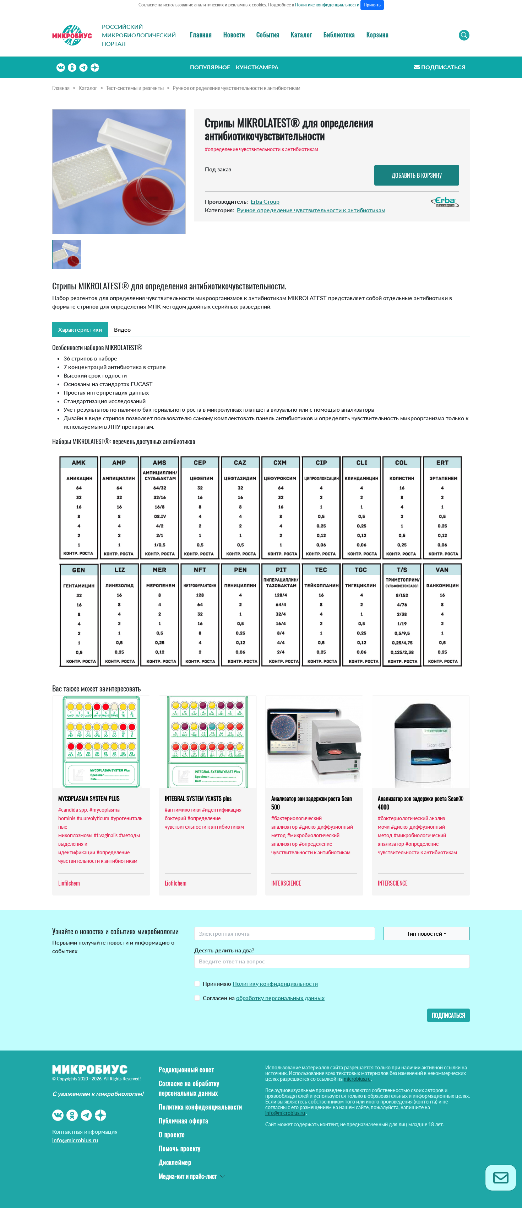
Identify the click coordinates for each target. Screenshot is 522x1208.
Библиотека (339, 34)
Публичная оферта (183, 1120)
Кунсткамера (257, 67)
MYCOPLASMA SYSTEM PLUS (89, 798)
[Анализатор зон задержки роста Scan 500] (314, 742)
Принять (372, 4)
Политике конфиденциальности (327, 4)
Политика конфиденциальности (200, 1106)
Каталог (301, 34)
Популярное (210, 67)
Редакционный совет (186, 1069)
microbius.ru (357, 1079)
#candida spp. (73, 810)
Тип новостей (424, 933)
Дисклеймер (175, 1162)
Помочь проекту (180, 1148)
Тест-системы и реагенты (135, 88)
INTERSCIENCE (286, 883)
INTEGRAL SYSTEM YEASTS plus (198, 798)
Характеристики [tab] (80, 329)
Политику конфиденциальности (275, 983)
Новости (234, 34)
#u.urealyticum (93, 818)
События (267, 34)
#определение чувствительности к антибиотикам (261, 149)
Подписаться (443, 67)
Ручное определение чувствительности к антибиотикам (236, 88)
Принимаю (260, 983)
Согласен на (264, 997)
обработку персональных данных (280, 997)
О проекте (172, 1134)
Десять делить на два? (224, 950)
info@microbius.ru (75, 1140)
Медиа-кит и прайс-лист (188, 1176)
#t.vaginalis (106, 835)
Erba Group (265, 201)
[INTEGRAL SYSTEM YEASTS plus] (207, 742)
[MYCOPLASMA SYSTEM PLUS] (101, 742)
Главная (201, 34)
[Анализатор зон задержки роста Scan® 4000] (420, 742)
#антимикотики (183, 810)
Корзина (377, 34)
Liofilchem (69, 883)
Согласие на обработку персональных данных (189, 1088)
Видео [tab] (122, 329)
